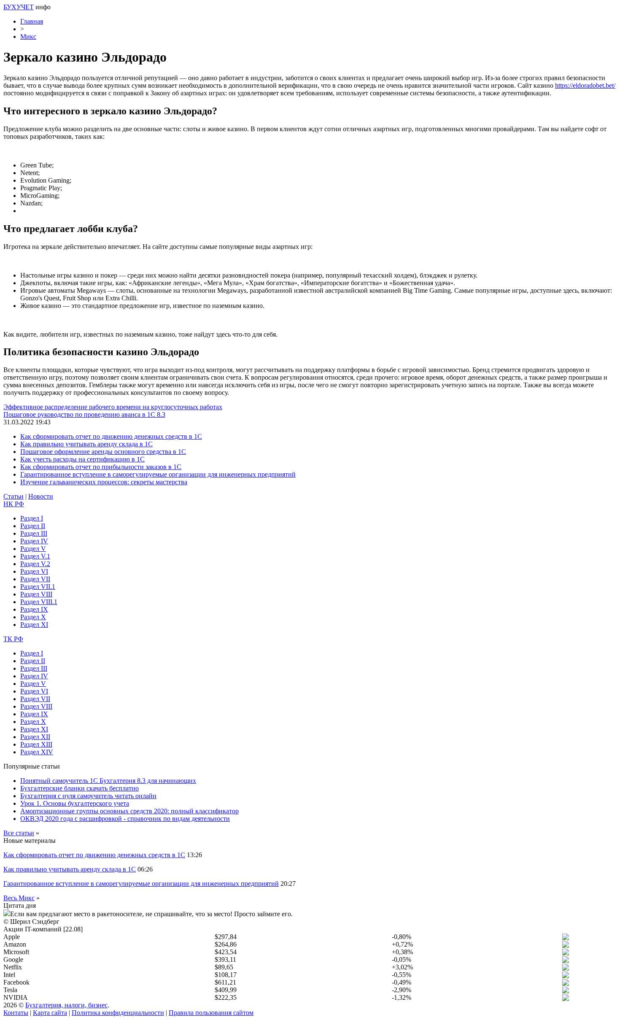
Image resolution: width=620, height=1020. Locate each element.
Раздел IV (34, 541)
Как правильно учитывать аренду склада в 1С (86, 444)
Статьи (13, 496)
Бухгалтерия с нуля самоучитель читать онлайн (88, 795)
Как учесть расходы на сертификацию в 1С (82, 459)
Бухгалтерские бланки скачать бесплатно (79, 788)
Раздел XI (34, 624)
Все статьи (18, 833)
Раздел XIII (36, 744)
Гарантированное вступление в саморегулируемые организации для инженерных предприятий (158, 474)
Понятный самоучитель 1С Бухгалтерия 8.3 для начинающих (108, 780)
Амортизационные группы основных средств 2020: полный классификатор (129, 811)
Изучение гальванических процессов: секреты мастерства (103, 482)
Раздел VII (35, 579)
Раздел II (32, 525)
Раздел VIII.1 (38, 601)
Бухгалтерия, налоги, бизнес (66, 1005)
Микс (28, 36)
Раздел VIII (36, 594)
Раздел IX (34, 609)
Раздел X (33, 617)
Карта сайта (50, 1012)
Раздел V (33, 548)
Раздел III (33, 533)
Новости (40, 496)
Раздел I (31, 518)
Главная (31, 21)
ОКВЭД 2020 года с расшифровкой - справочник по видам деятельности (125, 818)
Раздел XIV (36, 752)
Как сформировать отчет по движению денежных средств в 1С (111, 436)
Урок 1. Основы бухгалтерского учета (74, 803)
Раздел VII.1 (37, 586)
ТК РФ (13, 638)
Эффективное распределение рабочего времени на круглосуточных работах (112, 406)
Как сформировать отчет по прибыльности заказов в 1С (100, 466)
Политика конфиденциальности (118, 1012)
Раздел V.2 (35, 563)
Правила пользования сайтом (211, 1012)
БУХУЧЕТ (18, 7)
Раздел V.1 (35, 556)
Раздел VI (34, 571)
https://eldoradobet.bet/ (585, 85)
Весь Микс (19, 897)
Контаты (15, 1012)
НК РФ (13, 503)
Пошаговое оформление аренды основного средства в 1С (103, 451)
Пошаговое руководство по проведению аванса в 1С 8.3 (84, 414)
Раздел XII (35, 736)
